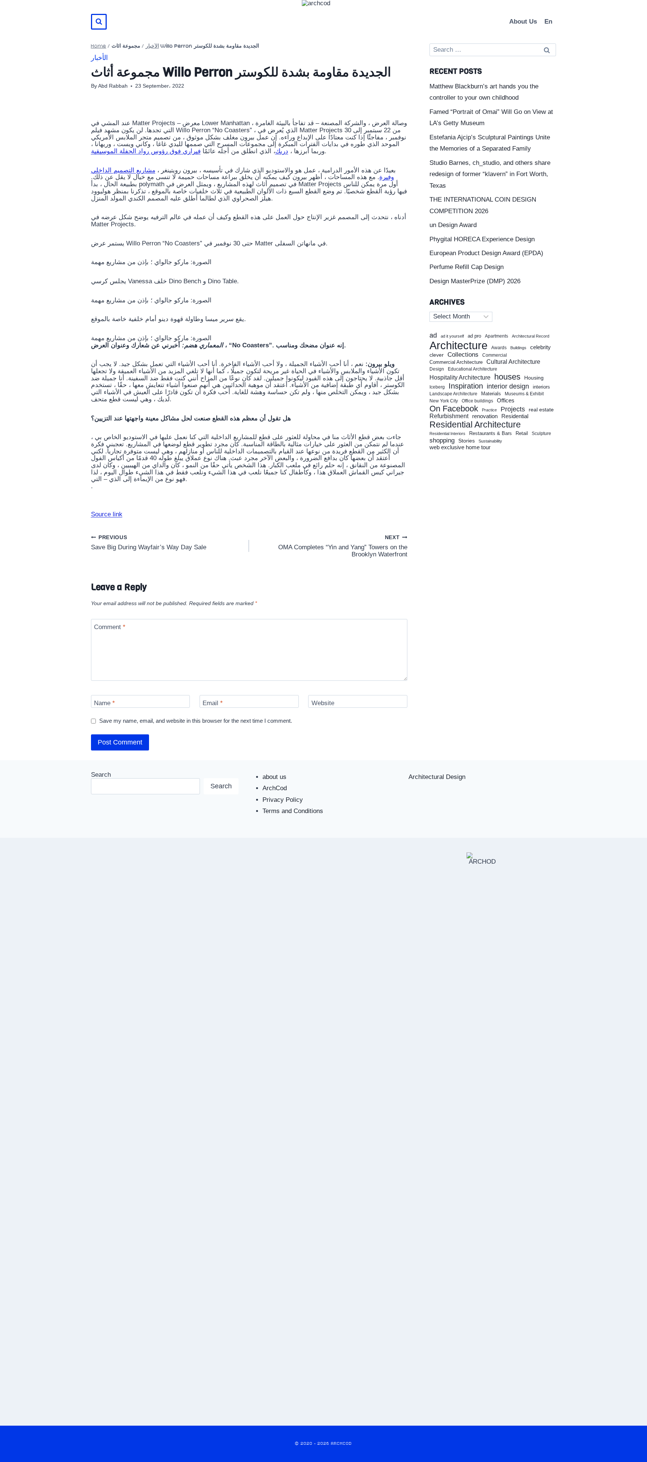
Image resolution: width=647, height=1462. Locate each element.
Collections (463, 354)
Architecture (458, 345)
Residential (514, 416)
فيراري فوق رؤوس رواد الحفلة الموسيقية (146, 151)
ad (433, 335)
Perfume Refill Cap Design (466, 267)
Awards (499, 347)
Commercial (494, 355)
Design (436, 369)
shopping (442, 440)
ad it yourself (452, 336)
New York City (443, 401)
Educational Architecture (472, 369)
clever (436, 355)
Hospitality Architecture (459, 377)
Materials (491, 394)
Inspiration (466, 386)
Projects (513, 409)
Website (323, 703)
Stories (466, 441)
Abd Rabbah (113, 86)
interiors (541, 387)
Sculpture (541, 433)
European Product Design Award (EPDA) (486, 253)
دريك (281, 151)
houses (507, 376)
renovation (485, 416)
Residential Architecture (475, 424)
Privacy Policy (282, 799)
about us (274, 776)
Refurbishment (448, 416)
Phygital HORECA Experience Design (482, 239)
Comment (109, 627)
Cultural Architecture (513, 362)
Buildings (518, 348)
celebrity (540, 347)
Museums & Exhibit (524, 394)
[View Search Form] (99, 22)
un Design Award (453, 225)
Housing (534, 378)
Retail (522, 433)
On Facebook (453, 408)
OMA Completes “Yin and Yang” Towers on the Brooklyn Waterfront (342, 546)
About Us (523, 21)
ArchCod (274, 788)
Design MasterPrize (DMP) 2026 (474, 281)
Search (101, 774)
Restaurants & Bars (490, 433)
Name (104, 703)
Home (98, 46)
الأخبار (152, 46)
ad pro (474, 336)
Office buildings (477, 401)
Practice (489, 410)
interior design (508, 386)
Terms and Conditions (292, 811)
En (548, 21)
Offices (505, 401)
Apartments (496, 336)
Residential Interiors (447, 433)
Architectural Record (530, 336)
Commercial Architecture (456, 362)
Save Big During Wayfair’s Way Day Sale (148, 543)
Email (213, 703)
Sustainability (490, 441)
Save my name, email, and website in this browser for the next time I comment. (195, 721)
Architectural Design (436, 776)
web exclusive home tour (459, 447)
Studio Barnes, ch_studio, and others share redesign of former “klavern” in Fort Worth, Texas (489, 174)
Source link (106, 514)
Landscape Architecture (453, 394)
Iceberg (437, 387)
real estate (541, 410)
